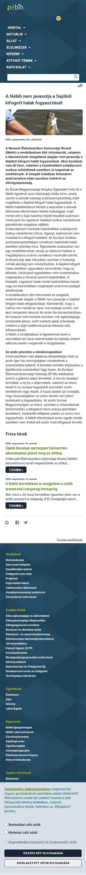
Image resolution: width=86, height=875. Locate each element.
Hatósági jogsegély (18, 750)
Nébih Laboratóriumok (20, 732)
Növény (10, 704)
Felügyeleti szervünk (19, 574)
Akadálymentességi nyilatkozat (25, 592)
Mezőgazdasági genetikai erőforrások (29, 657)
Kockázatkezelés (16, 653)
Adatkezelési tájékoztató (21, 588)
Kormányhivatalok (17, 737)
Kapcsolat (13, 721)
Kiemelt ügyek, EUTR (19, 648)
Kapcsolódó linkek (17, 583)
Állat (8, 699)
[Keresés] (76, 77)
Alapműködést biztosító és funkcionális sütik (42, 842)
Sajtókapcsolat (15, 741)
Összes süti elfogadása (43, 853)
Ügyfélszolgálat (15, 746)
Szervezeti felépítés (18, 564)
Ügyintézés (14, 689)
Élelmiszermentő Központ (22, 755)
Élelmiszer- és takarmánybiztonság (28, 634)
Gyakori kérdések (18, 773)
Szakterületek (15, 610)
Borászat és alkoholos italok (23, 630)
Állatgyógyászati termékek (22, 625)
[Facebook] (17, 522)
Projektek (12, 578)
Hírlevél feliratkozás (18, 760)
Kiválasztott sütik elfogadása (43, 863)
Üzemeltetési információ (21, 597)
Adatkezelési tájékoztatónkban (27, 789)
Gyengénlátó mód (60, 18)
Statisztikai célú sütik (24, 824)
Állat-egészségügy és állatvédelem (28, 616)
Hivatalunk (13, 554)
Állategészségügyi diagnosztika (25, 620)
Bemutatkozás (15, 560)
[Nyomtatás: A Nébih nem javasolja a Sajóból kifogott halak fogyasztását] (6, 522)
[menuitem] (43, 27)
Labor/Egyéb (14, 708)
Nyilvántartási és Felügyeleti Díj (25, 666)
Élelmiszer (12, 695)
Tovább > (16, 469)
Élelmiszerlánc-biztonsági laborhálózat (30, 639)
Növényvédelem (16, 662)
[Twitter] (25, 522)
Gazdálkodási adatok (19, 569)
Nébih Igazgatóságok (19, 727)
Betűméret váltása (80, 85)
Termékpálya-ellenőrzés (21, 676)
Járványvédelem (16, 643)
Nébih (21, 7)
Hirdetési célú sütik (22, 832)
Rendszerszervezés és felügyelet (27, 671)
